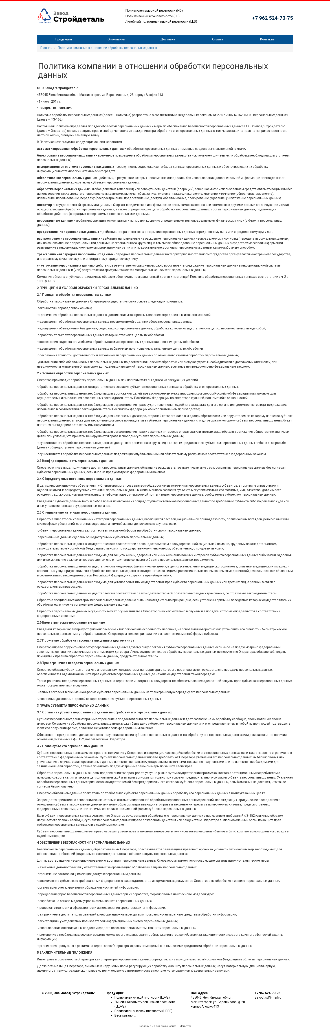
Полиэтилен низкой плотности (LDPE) (142, 997)
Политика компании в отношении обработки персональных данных (108, 48)
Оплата (217, 39)
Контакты (267, 39)
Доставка (168, 39)
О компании (116, 39)
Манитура (185, 1026)
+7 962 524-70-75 (272, 18)
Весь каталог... (125, 1015)
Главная (46, 48)
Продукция (63, 39)
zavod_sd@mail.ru (268, 997)
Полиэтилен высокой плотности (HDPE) (143, 1011)
